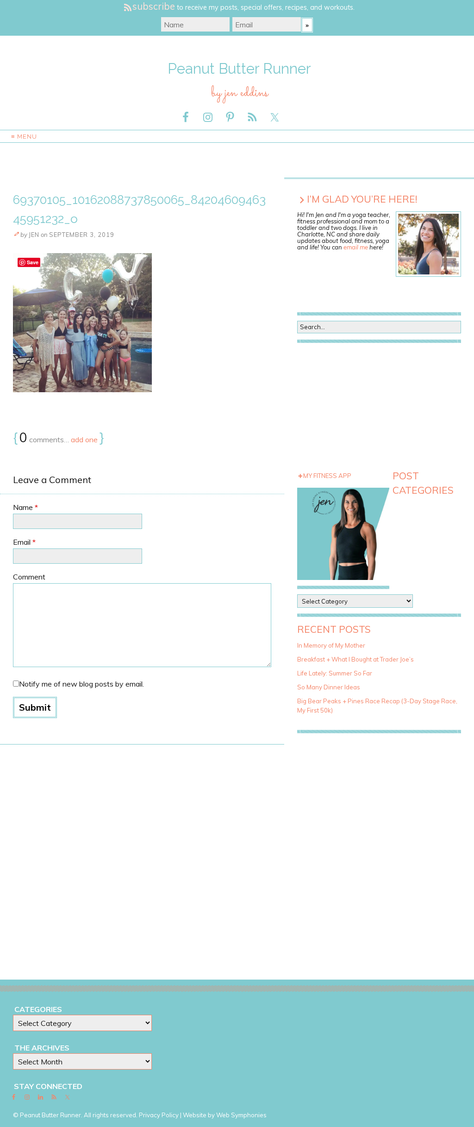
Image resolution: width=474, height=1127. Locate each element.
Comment (29, 576)
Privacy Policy (159, 1115)
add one (84, 439)
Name (25, 507)
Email (24, 542)
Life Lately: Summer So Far (334, 673)
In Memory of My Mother (331, 645)
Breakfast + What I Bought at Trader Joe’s (355, 659)
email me (355, 247)
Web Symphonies (241, 1115)
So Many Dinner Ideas (328, 687)
